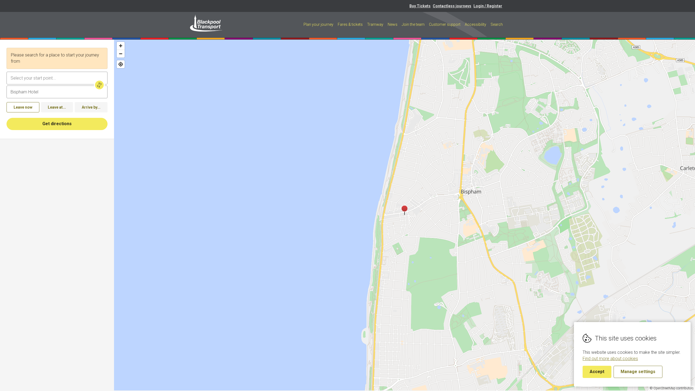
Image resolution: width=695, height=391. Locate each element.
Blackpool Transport (206, 23)
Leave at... (57, 107)
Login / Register (487, 6)
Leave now (23, 107)
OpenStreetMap (664, 388)
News (392, 24)
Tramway (375, 24)
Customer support (444, 24)
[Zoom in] (121, 46)
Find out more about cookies (610, 358)
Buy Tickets (420, 6)
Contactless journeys (452, 6)
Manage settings (638, 371)
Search (497, 24)
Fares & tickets (350, 24)
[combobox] (57, 78)
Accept (597, 371)
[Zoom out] (121, 54)
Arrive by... (91, 107)
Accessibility (475, 24)
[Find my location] (121, 64)
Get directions (57, 123)
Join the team (413, 24)
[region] (404, 215)
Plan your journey (318, 24)
